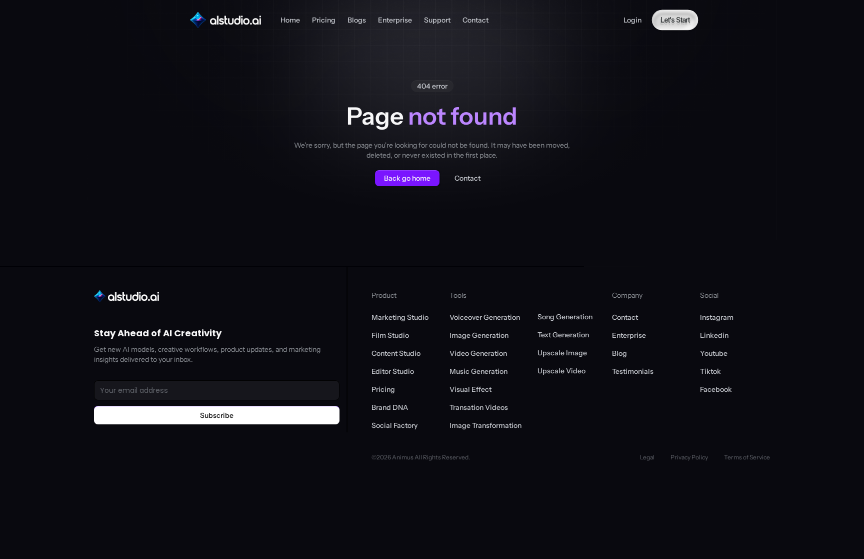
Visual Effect (471, 389)
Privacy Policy (689, 457)
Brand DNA (390, 407)
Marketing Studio (400, 317)
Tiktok (710, 371)
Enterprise (629, 335)
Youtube (714, 353)
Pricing (383, 389)
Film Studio (390, 335)
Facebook (716, 389)
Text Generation (563, 334)
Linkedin (714, 335)
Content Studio (396, 353)
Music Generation (479, 371)
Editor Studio (393, 371)
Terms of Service (747, 457)
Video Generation (478, 353)
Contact (625, 317)
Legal (647, 457)
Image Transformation (486, 425)
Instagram (717, 317)
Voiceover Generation (485, 317)
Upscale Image (562, 352)
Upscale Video (562, 370)
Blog (619, 353)
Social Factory (395, 425)
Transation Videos (479, 407)
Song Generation (565, 316)
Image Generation (479, 335)
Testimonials (633, 371)
